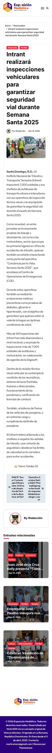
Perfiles (24, 47)
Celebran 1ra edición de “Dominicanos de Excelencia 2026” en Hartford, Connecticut (25, 659)
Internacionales (25, 644)
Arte (10, 555)
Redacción (35, 518)
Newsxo (38, 744)
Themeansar (25, 747)
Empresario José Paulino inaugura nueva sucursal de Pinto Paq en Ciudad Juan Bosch (25, 615)
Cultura (19, 555)
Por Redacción (18, 131)
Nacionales (12, 47)
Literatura (30, 555)
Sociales (35, 604)
